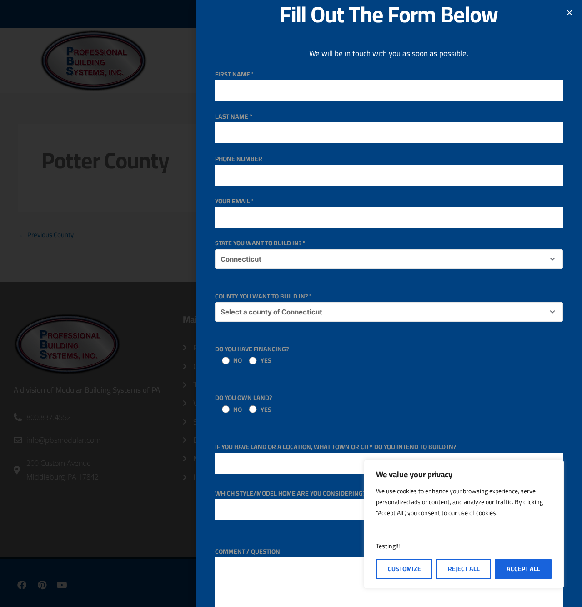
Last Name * (233, 116)
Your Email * (234, 201)
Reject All (464, 569)
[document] (291, 303)
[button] (569, 12)
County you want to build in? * (263, 296)
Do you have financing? (252, 354)
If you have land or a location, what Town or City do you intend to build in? (335, 447)
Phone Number (238, 159)
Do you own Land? (243, 403)
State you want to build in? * (260, 243)
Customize (404, 569)
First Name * (234, 74)
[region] (464, 524)
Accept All (523, 569)
